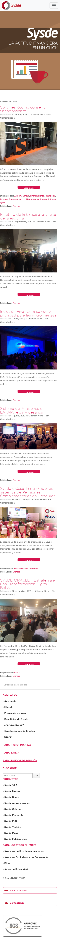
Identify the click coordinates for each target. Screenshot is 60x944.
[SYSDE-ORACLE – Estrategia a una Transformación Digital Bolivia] (28, 620)
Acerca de (10, 701)
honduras (23, 568)
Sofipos (43, 199)
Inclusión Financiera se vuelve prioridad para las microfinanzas (28, 313)
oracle (17, 673)
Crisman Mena (38, 114)
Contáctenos (17, 903)
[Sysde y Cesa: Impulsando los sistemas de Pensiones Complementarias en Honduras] (28, 522)
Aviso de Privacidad (16, 869)
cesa (16, 568)
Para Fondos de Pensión (20, 760)
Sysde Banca (11, 797)
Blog (7, 863)
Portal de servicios (18, 890)
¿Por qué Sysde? (14, 725)
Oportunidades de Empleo (19, 731)
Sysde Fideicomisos (16, 839)
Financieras (50, 196)
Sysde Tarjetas (13, 827)
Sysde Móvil (11, 833)
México (22, 199)
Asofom (18, 196)
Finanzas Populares (9, 199)
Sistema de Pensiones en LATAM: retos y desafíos (22, 410)
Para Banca (11, 752)
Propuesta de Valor (15, 713)
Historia (8, 707)
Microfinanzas (32, 199)
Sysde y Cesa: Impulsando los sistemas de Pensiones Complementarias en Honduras (27, 492)
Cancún (25, 196)
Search (8, 737)
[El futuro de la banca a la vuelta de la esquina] (28, 250)
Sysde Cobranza (13, 809)
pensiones (33, 568)
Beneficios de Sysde (16, 719)
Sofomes (52, 199)
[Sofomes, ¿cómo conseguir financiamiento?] (28, 143)
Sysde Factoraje (13, 815)
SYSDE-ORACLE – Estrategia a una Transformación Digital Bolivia (27, 584)
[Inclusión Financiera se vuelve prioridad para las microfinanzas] (28, 347)
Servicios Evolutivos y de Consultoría (26, 857)
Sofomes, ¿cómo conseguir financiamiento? (24, 109)
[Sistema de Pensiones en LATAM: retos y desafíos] (28, 436)
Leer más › (29, 188)
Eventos (16, 206)
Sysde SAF (10, 785)
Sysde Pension (12, 791)
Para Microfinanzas (17, 745)
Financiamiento (37, 196)
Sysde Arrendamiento (17, 803)
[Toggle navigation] (54, 5)
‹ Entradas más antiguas (14, 685)
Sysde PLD (10, 821)
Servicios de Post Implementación (24, 851)
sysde (2, 203)
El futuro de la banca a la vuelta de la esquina (28, 216)
